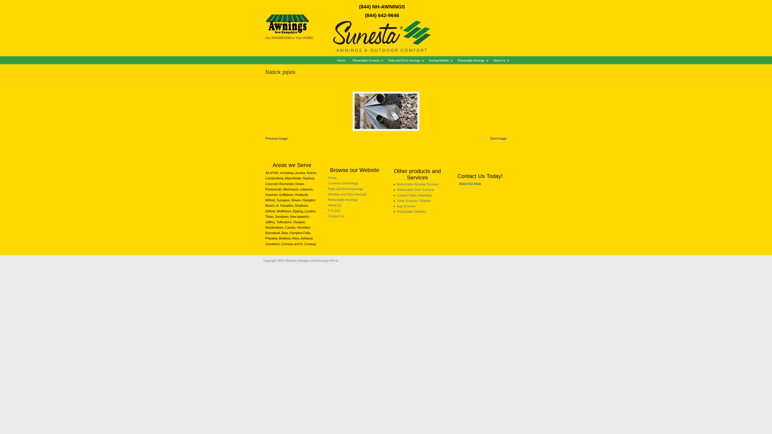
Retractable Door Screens (415, 189)
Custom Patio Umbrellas (414, 195)
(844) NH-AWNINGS (382, 6)
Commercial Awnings (343, 183)
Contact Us (336, 216)
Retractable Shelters (411, 211)
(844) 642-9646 (382, 15)
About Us (334, 205)
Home (332, 178)
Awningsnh (300, 18)
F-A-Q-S (334, 210)
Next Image (498, 138)
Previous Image (276, 138)
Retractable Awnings (343, 200)
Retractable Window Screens (417, 184)
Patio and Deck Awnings (345, 189)
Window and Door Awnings (347, 194)
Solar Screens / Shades (414, 201)
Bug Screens (406, 206)
